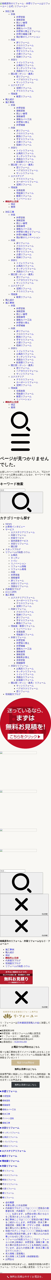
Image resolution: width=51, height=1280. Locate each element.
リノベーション (24, 199)
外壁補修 (20, 125)
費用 (13, 207)
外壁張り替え (22, 122)
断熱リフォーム (24, 48)
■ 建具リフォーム (8, 1156)
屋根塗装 (20, 20)
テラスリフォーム (25, 91)
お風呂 (14, 555)
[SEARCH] (20, 431)
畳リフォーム (8, 1193)
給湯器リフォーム (25, 162)
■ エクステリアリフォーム (13, 1151)
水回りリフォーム (19, 543)
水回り (14, 59)
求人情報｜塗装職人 (15, 1253)
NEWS (8, 524)
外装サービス (17, 538)
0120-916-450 (20, 1042)
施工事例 (9, 102)
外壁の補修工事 (24, 34)
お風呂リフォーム (25, 65)
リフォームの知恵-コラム (17, 552)
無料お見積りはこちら (25, 1085)
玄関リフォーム (24, 88)
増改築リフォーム (25, 193)
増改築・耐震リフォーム (23, 626)
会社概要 (9, 1202)
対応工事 (9, 11)
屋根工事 (6, 1123)
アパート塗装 (8, 1118)
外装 (13, 14)
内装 (13, 40)
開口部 (14, 546)
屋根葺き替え (22, 657)
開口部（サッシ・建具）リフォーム (28, 683)
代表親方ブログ (13, 589)
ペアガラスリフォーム (27, 79)
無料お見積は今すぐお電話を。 (27, 1276)
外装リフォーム (18, 637)
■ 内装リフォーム (8, 1166)
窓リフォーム (22, 76)
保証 (13, 204)
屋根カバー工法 (24, 28)
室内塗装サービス (19, 541)
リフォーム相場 (18, 569)
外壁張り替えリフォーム (28, 31)
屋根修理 (20, 25)
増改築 (14, 94)
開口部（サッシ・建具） (23, 74)
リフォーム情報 (18, 566)
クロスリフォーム (25, 45)
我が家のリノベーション (28, 37)
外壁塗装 (20, 17)
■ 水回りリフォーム (9, 1128)
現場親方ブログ (13, 694)
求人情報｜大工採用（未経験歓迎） (22, 1256)
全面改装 (20, 190)
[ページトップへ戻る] (1, 1272)
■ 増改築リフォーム (9, 1161)
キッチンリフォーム (26, 68)
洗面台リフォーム (25, 71)
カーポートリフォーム (27, 182)
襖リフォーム (8, 1198)
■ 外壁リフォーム (8, 1091)
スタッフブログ (13, 549)
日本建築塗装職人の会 (28, 1023)
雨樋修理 (20, 663)
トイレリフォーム (25, 62)
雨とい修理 (21, 23)
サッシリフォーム (25, 82)
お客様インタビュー (15, 526)
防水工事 (6, 1114)
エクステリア (17, 85)
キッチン (15, 558)
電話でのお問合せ (25, 1062)
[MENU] (20, 451)
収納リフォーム (24, 57)
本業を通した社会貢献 (16, 1205)
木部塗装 (20, 660)
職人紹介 (9, 99)
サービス (9, 529)
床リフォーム (22, 42)
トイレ (14, 561)
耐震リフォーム (24, 96)
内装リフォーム (18, 535)
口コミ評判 (10, 592)
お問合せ (9, 1259)
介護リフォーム (24, 54)
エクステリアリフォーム (23, 532)
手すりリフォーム (25, 51)
